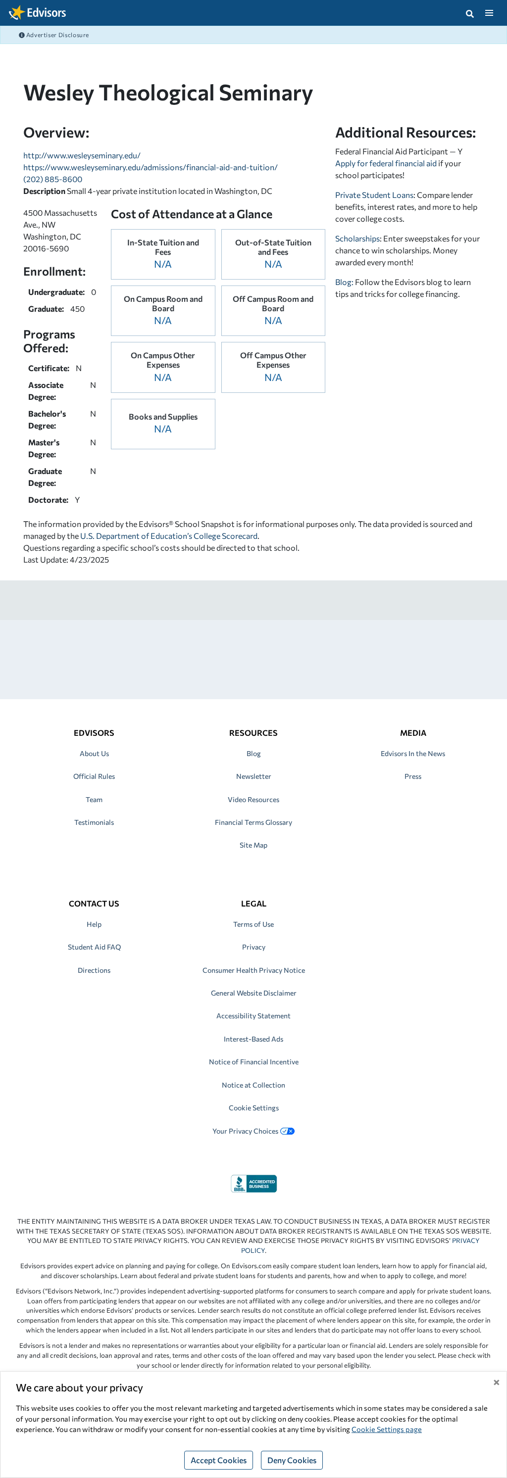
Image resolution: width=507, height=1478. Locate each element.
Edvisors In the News (413, 753)
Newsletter (253, 776)
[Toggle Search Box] (470, 12)
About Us (94, 753)
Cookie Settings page (387, 1429)
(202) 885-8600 (52, 179)
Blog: (345, 281)
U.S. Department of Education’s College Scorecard (168, 535)
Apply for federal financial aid (386, 163)
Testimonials (94, 822)
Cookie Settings (254, 1107)
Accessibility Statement (253, 1015)
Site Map (253, 845)
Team (94, 799)
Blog (254, 753)
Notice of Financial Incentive (254, 1061)
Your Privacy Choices (245, 1131)
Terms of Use (253, 924)
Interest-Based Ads (253, 1039)
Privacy (253, 947)
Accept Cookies (219, 1460)
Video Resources (253, 799)
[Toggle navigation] (489, 13)
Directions (94, 970)
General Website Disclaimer (254, 993)
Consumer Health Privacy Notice (254, 970)
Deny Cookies (291, 1460)
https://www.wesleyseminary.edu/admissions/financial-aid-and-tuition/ (150, 167)
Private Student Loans (374, 194)
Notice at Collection (253, 1085)
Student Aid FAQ (94, 947)
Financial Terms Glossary (253, 822)
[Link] (253, 1182)
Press (413, 776)
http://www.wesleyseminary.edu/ (82, 155)
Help (94, 924)
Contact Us (94, 903)
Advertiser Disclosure (57, 34)
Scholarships (357, 238)
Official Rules (94, 776)
